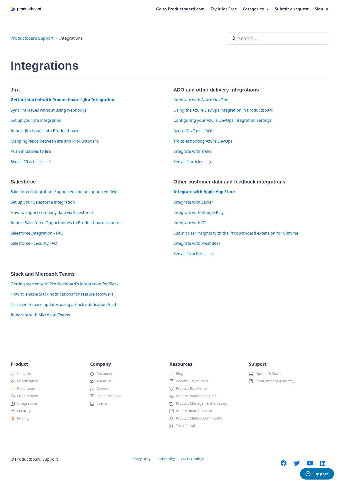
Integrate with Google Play (198, 212)
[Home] (26, 9)
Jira (15, 89)
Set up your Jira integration (36, 120)
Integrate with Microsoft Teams (40, 315)
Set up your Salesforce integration (43, 202)
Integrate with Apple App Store (204, 191)
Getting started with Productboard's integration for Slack (65, 284)
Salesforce (23, 181)
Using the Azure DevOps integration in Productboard (223, 110)
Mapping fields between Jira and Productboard (55, 141)
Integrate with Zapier (193, 202)
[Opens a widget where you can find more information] (317, 474)
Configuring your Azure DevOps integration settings (222, 120)
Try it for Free (224, 9)
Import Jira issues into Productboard (45, 130)
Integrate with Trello (192, 151)
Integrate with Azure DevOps (200, 99)
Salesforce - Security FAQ (34, 243)
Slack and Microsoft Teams (43, 274)
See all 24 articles (189, 253)
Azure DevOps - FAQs (193, 130)
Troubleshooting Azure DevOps (203, 141)
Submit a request (292, 9)
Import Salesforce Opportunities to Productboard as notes (66, 222)
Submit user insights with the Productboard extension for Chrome (235, 233)
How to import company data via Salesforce (52, 212)
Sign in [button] (321, 9)
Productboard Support (32, 38)
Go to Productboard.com (180, 9)
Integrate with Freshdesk (197, 243)
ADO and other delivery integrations (216, 89)
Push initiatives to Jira (31, 151)
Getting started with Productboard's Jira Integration (62, 99)
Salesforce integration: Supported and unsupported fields (65, 191)
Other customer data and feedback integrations (229, 181)
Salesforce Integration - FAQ (37, 233)
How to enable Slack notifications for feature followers (62, 294)
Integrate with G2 (189, 222)
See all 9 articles (188, 161)
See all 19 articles (27, 161)
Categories (254, 9)
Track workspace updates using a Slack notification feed (63, 304)
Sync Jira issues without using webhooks (49, 110)
